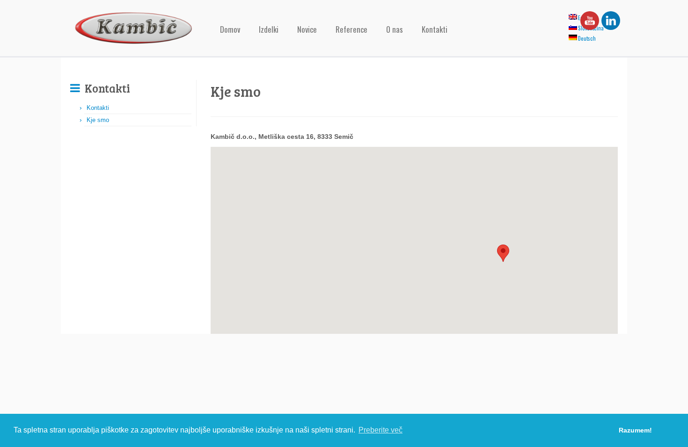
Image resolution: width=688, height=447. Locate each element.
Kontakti (434, 29)
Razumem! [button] (635, 430)
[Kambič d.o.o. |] (133, 28)
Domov (230, 29)
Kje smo (98, 119)
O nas (394, 29)
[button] (503, 253)
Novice (307, 29)
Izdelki (268, 29)
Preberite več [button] (381, 430)
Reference (351, 29)
